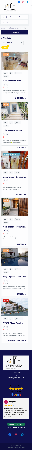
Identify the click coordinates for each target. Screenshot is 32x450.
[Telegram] (27, 2)
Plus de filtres (16, 32)
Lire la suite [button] (7, 416)
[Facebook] (19, 2)
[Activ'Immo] (9, 6)
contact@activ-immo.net (16, 378)
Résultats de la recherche (14, 28)
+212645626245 (16, 373)
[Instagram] (23, 2)
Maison (3, 28)
